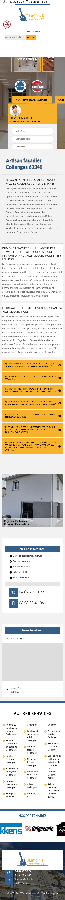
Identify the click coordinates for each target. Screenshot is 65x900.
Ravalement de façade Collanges (12, 772)
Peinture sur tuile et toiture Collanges (55, 746)
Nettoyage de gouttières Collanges (54, 734)
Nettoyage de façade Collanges (33, 750)
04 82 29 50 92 (15, 1)
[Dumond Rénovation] (32, 14)
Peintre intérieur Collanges (11, 759)
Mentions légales (49, 893)
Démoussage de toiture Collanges (33, 775)
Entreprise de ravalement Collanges (12, 784)
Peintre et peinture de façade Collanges (11, 730)
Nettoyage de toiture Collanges (33, 762)
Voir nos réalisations (32, 99)
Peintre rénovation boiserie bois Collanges (12, 745)
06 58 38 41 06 (38, 1)
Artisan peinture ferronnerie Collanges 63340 (53, 790)
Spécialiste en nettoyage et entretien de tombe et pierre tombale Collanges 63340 (54, 767)
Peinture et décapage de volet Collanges (33, 736)
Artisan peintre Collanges (34, 786)
